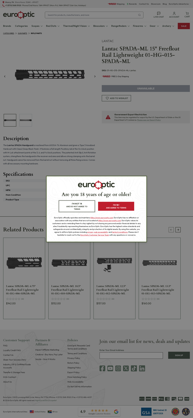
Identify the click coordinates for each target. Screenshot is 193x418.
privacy (90, 232)
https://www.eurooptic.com (101, 217)
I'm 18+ (116, 206)
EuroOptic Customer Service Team (94, 235)
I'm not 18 (76, 206)
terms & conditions (120, 232)
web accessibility (101, 232)
